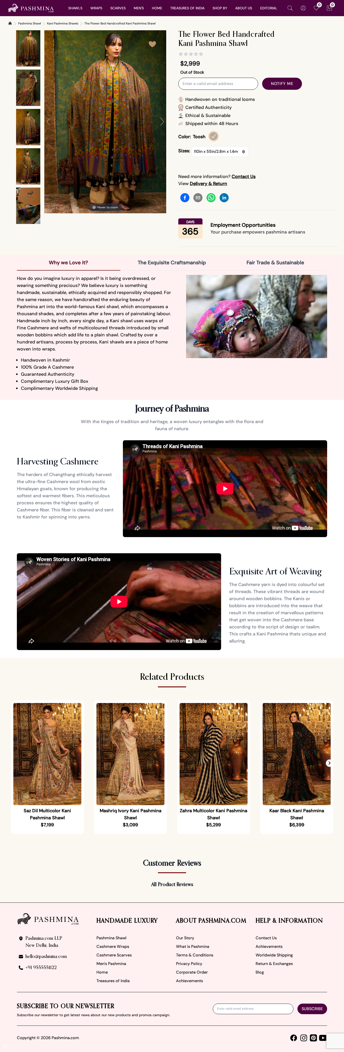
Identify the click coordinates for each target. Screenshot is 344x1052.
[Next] (162, 122)
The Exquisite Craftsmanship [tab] (172, 262)
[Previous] (48, 122)
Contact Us (266, 938)
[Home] (10, 23)
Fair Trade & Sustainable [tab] (275, 262)
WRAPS (96, 8)
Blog (260, 972)
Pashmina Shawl (29, 23)
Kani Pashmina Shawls (62, 23)
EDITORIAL (268, 8)
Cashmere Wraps (112, 946)
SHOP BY (220, 8)
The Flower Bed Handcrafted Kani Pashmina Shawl (120, 23)
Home (102, 972)
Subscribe (312, 1008)
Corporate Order (192, 972)
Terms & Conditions (194, 955)
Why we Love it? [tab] (68, 262)
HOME (157, 8)
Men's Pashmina (111, 963)
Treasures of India (113, 980)
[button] (329, 763)
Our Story (185, 938)
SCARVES (118, 8)
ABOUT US (243, 8)
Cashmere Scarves (114, 955)
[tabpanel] (172, 333)
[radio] (213, 136)
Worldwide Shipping (274, 955)
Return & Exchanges (274, 963)
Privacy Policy (189, 963)
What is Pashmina (192, 946)
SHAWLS (75, 8)
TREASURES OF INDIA (187, 8)
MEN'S (139, 8)
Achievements (189, 980)
